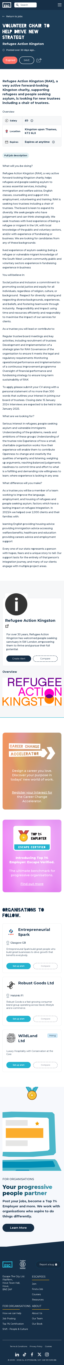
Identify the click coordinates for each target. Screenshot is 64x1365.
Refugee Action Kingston (30, 620)
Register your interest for (32, 792)
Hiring (52, 1035)
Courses (36, 1294)
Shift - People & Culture (15, 1329)
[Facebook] (32, 1354)
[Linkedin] (17, 1354)
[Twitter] (39, 1354)
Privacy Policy (36, 1346)
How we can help (11, 1313)
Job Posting (9, 1318)
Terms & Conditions (18, 1346)
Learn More (18, 1227)
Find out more (32, 884)
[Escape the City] (6, 5)
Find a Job (37, 1289)
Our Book (37, 1323)
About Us (37, 1313)
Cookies (48, 1346)
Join (34, 1283)
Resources (37, 1299)
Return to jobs (14, 16)
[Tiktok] (24, 1354)
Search (24, 5)
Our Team (37, 1318)
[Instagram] (47, 1354)
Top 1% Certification (13, 1323)
